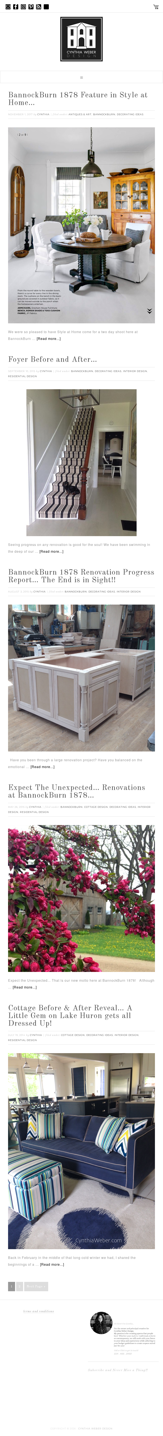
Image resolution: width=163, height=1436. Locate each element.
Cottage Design (96, 806)
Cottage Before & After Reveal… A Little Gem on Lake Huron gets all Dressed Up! (70, 1016)
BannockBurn (104, 114)
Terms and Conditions (38, 1311)
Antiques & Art (80, 114)
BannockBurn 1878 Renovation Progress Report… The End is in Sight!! (81, 576)
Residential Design (22, 376)
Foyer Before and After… (52, 360)
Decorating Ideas (130, 114)
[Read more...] (49, 338)
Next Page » (36, 1286)
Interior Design (135, 371)
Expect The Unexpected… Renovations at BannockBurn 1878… (76, 792)
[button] (81, 77)
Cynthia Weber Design (95, 1428)
